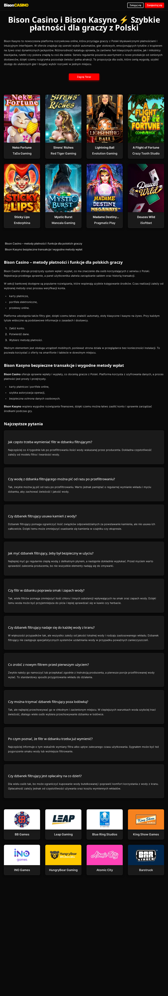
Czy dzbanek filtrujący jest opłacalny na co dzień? (45, 776)
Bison (16, 5)
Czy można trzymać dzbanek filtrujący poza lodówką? (48, 701)
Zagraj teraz (84, 76)
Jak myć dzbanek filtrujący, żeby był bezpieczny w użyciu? (51, 553)
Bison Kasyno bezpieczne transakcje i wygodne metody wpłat (43, 249)
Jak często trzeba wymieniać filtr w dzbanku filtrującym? (50, 442)
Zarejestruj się (154, 5)
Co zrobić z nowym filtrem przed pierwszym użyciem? (48, 664)
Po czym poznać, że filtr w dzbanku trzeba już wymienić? (50, 739)
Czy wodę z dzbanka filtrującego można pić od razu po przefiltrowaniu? (61, 479)
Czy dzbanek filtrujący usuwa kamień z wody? (42, 516)
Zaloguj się (135, 5)
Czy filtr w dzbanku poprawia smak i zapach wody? (46, 590)
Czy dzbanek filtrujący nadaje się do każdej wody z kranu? (51, 627)
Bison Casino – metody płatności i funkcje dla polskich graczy (43, 243)
